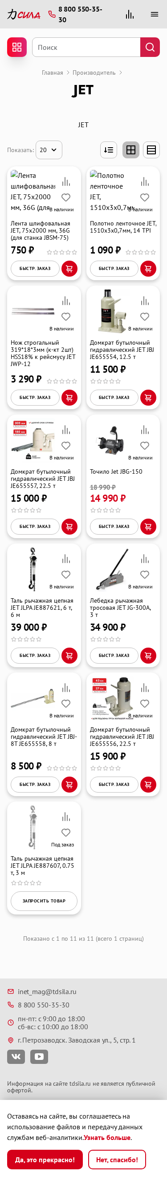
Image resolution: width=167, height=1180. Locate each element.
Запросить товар (44, 901)
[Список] (151, 149)
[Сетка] (130, 149)
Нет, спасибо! (117, 1159)
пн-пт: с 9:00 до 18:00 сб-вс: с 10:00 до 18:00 (53, 1023)
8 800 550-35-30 (43, 1005)
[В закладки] (66, 197)
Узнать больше (107, 1137)
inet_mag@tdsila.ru (47, 991)
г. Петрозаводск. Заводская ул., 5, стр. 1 (77, 1040)
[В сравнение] (66, 181)
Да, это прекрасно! (45, 1159)
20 (43, 150)
